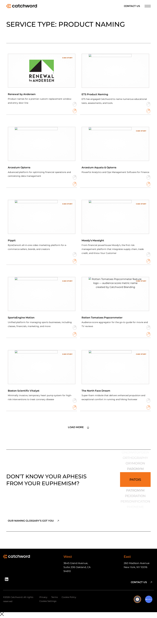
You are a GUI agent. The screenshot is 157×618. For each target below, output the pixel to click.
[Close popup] (78, 614)
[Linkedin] (8, 580)
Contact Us (132, 6)
